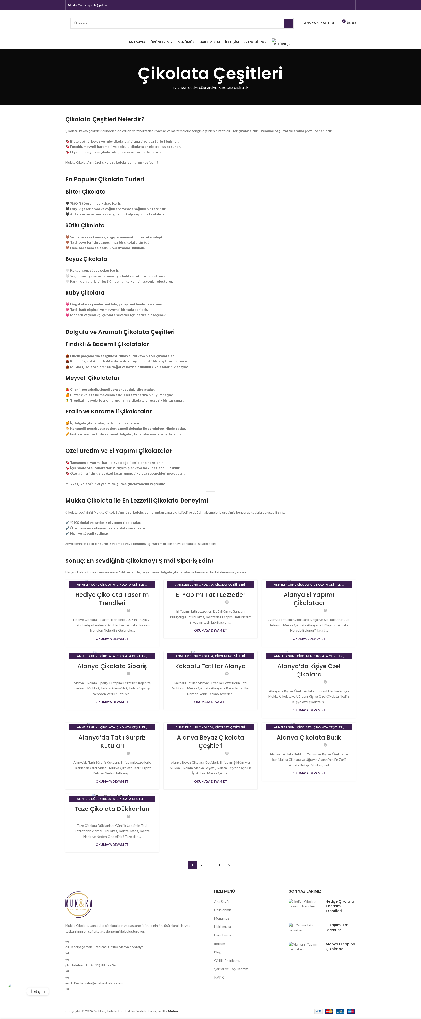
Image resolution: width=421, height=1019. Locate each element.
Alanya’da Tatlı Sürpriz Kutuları (112, 741)
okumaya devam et (112, 638)
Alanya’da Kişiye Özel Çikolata (309, 670)
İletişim (219, 944)
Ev (174, 87)
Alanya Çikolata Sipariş (112, 666)
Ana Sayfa (221, 901)
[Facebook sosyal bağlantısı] (337, 5)
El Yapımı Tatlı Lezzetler (210, 595)
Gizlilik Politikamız (227, 960)
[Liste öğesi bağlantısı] (136, 947)
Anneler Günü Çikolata (96, 584)
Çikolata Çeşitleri (131, 584)
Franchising (222, 935)
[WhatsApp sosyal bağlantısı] (350, 5)
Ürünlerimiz (222, 910)
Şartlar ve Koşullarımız (231, 969)
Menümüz (221, 918)
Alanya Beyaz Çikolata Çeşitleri (210, 741)
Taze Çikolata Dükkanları (112, 809)
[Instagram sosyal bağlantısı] (343, 5)
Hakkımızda (222, 926)
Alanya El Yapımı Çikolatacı (309, 599)
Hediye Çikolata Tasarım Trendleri (112, 599)
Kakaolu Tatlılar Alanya (210, 666)
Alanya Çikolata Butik (309, 737)
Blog (217, 952)
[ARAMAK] (288, 23)
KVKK (219, 977)
